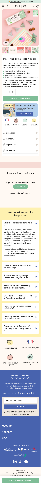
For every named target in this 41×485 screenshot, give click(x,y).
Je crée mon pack (25, 114)
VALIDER (19, 416)
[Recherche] (8, 6)
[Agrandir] (20, 27)
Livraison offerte (15, 1)
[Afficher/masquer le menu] (3, 6)
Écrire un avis (20, 187)
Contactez (26, 370)
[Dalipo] (20, 6)
